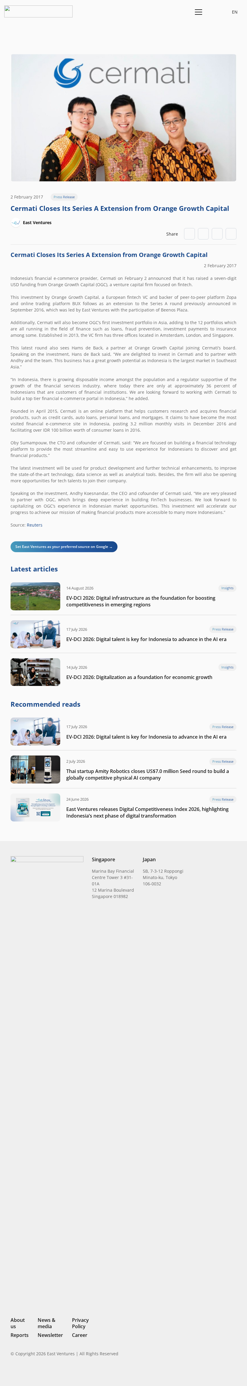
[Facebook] (224, 1372)
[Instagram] (203, 1372)
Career (79, 1335)
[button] (212, 12)
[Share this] (203, 233)
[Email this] (189, 233)
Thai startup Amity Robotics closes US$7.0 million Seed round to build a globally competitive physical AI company (147, 774)
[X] (214, 1373)
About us (18, 1323)
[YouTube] (234, 1372)
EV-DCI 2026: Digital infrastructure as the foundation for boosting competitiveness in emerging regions (140, 601)
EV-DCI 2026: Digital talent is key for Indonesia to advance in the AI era (146, 639)
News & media (46, 1323)
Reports (20, 1335)
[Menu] (197, 12)
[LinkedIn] (193, 1372)
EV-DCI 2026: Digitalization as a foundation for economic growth (139, 677)
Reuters (34, 525)
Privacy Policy (80, 1323)
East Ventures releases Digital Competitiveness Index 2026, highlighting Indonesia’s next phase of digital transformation (147, 812)
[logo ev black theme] (38, 11)
